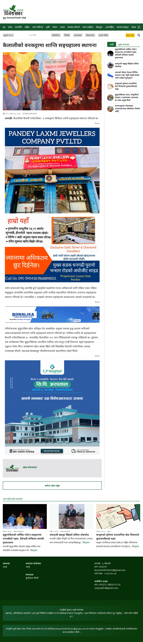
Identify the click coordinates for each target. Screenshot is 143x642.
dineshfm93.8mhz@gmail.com (70, 629)
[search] (138, 35)
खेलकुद (99, 27)
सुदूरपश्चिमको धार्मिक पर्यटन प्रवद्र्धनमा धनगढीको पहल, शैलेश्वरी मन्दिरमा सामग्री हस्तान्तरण (126, 53)
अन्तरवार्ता (78, 35)
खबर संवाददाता (30, 467)
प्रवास (62, 27)
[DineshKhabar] (13, 9)
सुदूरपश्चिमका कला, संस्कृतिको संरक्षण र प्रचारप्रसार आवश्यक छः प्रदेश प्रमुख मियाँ (127, 98)
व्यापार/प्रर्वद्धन (123, 27)
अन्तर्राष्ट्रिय (109, 27)
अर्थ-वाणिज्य (37, 27)
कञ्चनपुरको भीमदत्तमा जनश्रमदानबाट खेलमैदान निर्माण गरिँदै (127, 109)
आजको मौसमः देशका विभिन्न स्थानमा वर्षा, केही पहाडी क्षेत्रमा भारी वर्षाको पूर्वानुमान (127, 75)
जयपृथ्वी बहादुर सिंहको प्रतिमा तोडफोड (127, 65)
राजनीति (18, 27)
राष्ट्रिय (27, 27)
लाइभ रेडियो (103, 35)
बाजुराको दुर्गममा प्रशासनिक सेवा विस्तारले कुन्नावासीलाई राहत (126, 86)
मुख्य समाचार (123, 44)
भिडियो (67, 35)
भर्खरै (111, 44)
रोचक (133, 27)
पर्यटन (54, 27)
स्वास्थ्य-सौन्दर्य (74, 27)
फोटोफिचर (56, 35)
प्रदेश (10, 27)
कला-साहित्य (88, 27)
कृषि (48, 27)
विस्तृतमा (33, 550)
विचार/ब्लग (90, 35)
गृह (4, 27)
